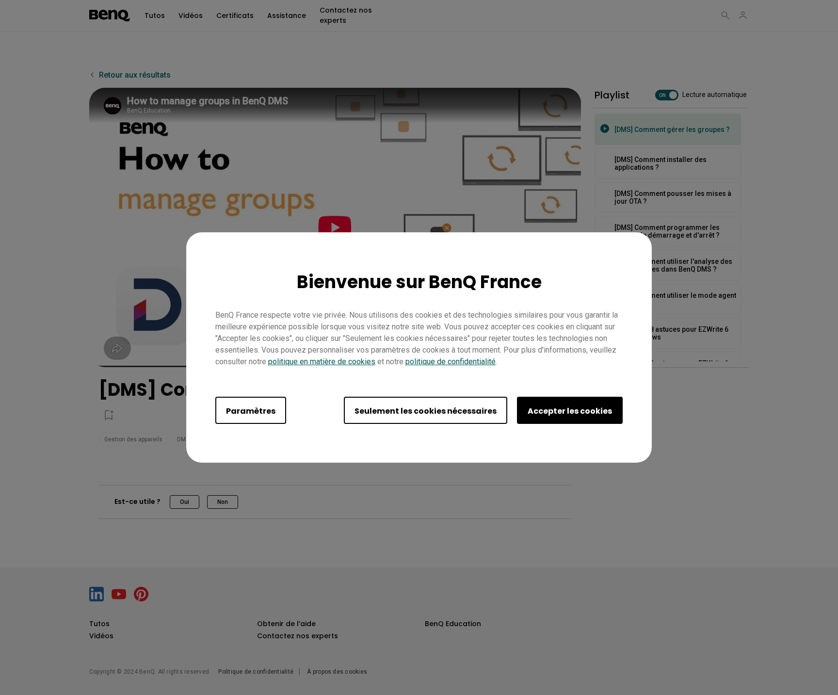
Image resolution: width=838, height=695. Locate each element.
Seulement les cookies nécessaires (426, 411)
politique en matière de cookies (321, 361)
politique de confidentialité (450, 361)
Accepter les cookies (570, 411)
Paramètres (250, 411)
